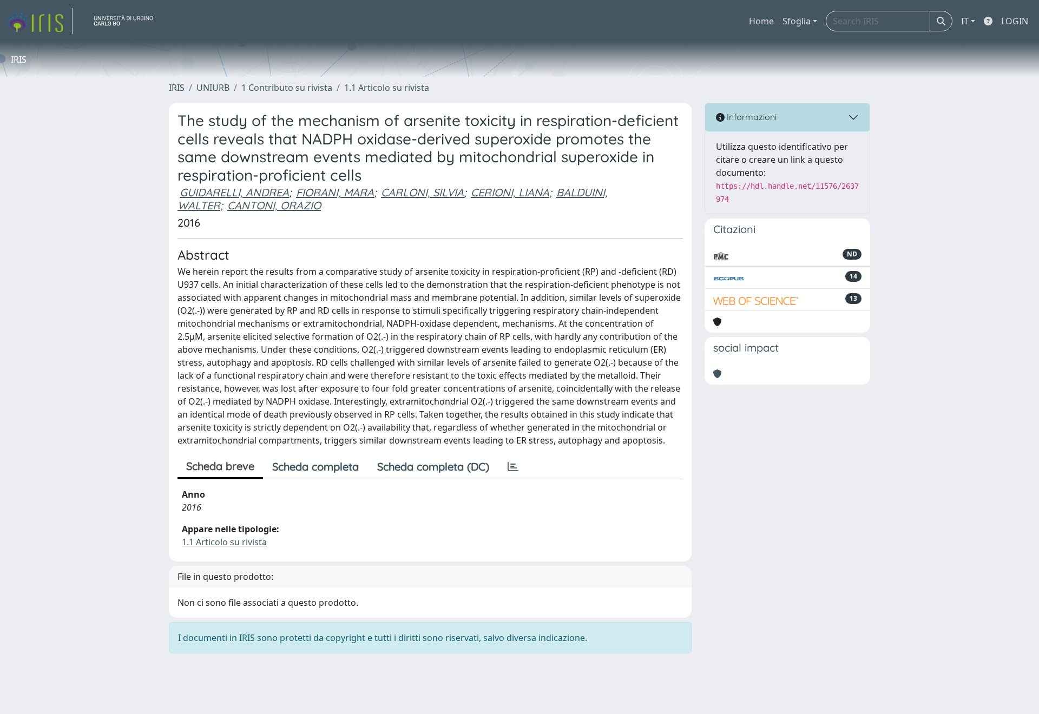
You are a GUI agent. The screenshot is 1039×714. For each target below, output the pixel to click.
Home (761, 21)
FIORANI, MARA (335, 192)
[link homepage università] (127, 21)
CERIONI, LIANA (510, 192)
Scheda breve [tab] (220, 466)
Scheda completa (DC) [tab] (433, 466)
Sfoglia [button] (796, 21)
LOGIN (1014, 21)
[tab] (513, 466)
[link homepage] (39, 21)
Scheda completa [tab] (315, 466)
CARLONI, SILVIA (422, 192)
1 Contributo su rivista (286, 88)
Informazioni (751, 116)
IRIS (177, 88)
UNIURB (212, 88)
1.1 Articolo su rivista (386, 88)
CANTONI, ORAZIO (274, 205)
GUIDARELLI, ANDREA (234, 192)
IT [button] (965, 21)
